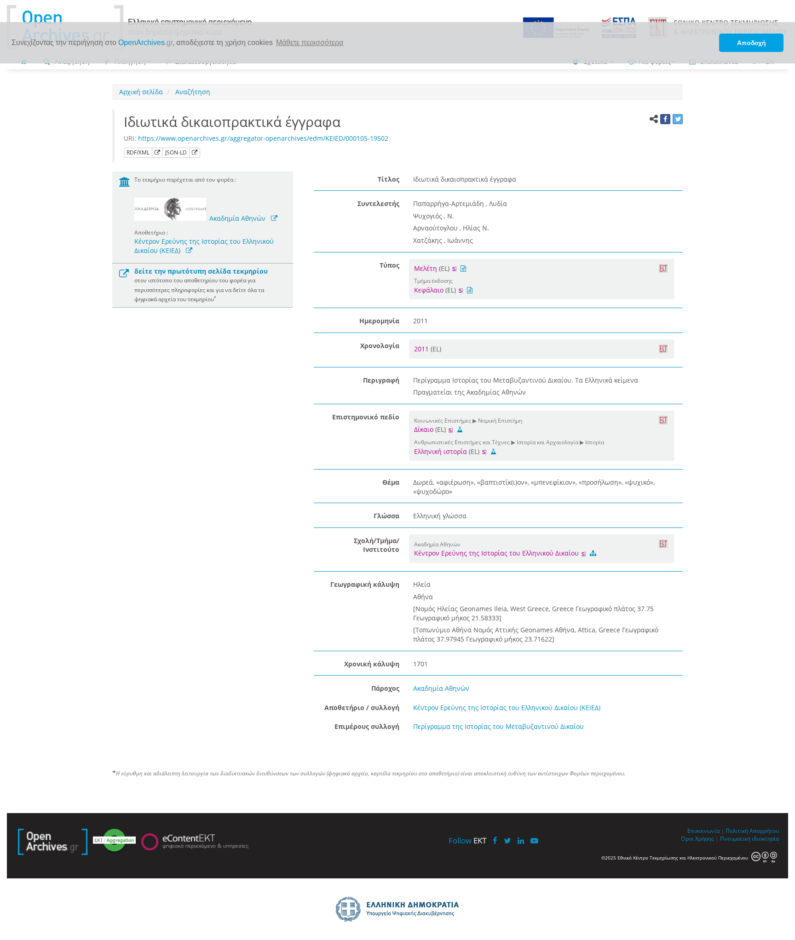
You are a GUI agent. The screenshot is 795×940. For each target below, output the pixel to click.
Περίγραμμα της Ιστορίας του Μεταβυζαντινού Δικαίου (498, 726)
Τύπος (389, 265)
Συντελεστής (378, 203)
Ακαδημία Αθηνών (237, 218)
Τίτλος (388, 179)
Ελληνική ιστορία (440, 451)
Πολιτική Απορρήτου (752, 830)
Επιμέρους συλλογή (366, 726)
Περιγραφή (381, 380)
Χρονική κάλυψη (371, 663)
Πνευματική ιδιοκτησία (749, 838)
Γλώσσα (386, 515)
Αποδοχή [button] (751, 42)
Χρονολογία (379, 345)
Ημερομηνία (379, 320)
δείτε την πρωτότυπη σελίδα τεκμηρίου (201, 271)
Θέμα (390, 482)
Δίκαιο (423, 429)
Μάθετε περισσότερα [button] (309, 42)
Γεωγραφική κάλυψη (364, 584)
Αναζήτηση (191, 91)
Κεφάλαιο (429, 290)
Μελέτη (425, 268)
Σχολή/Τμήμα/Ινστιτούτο (376, 545)
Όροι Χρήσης (697, 838)
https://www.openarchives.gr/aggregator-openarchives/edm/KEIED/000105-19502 (263, 138)
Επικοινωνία (703, 830)
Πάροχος (385, 688)
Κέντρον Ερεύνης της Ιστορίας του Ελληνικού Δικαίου (497, 553)
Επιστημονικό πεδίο (365, 417)
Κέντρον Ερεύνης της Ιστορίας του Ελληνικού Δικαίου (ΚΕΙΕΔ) (506, 707)
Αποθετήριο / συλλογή (361, 707)
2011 (422, 348)
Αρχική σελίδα (141, 91)
